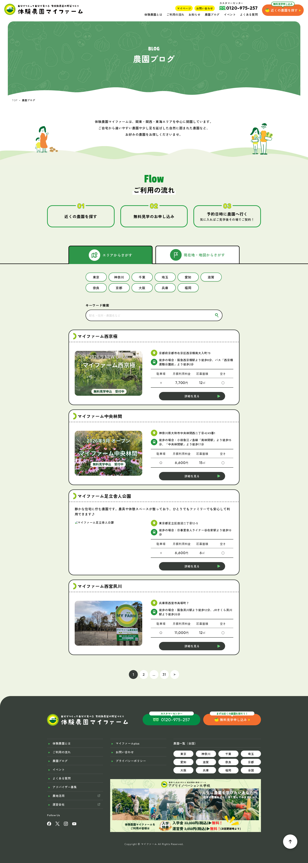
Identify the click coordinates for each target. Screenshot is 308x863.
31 (164, 674)
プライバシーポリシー (131, 761)
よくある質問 (249, 14)
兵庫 (206, 770)
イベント (230, 14)
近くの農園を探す (284, 10)
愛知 (183, 762)
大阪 (183, 770)
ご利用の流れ (175, 14)
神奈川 (206, 754)
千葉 (228, 754)
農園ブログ (212, 14)
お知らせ (195, 14)
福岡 (228, 770)
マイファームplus (128, 743)
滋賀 (206, 762)
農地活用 (59, 796)
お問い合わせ (204, 8)
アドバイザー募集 (65, 787)
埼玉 (251, 754)
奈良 (228, 762)
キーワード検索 (97, 305)
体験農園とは (153, 14)
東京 (183, 754)
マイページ (184, 8)
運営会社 (59, 804)
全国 (251, 770)
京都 (251, 762)
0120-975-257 (175, 719)
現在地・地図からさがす (204, 254)
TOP (15, 100)
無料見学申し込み (233, 719)
